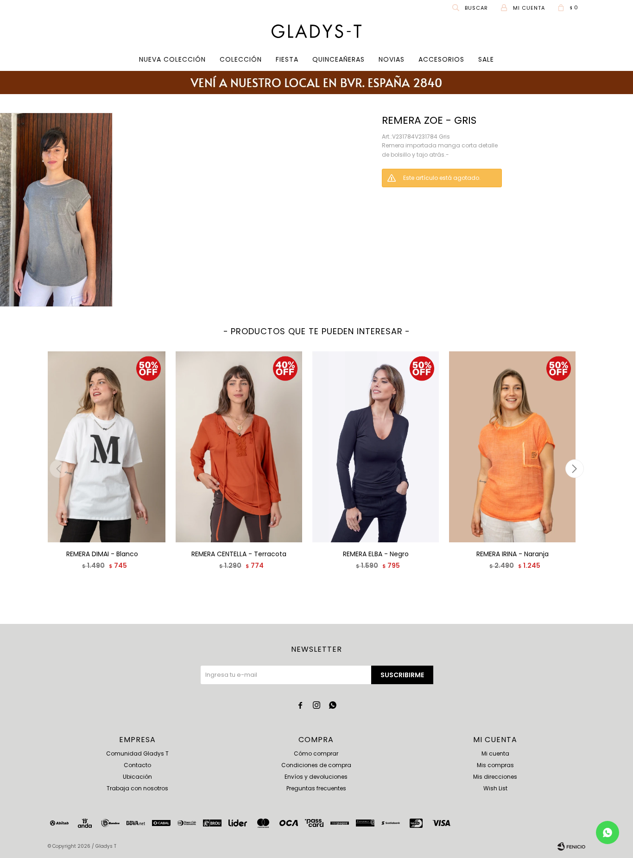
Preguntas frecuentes (316, 788)
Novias (392, 59)
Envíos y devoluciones (316, 777)
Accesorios (441, 59)
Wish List (495, 788)
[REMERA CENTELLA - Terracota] (239, 446)
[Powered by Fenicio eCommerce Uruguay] (571, 846)
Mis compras (495, 765)
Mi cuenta (495, 753)
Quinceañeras (338, 59)
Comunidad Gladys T (137, 753)
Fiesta (287, 59)
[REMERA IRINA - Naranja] (512, 446)
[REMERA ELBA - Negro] (375, 446)
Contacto (137, 765)
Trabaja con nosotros (137, 788)
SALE (486, 59)
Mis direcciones (495, 777)
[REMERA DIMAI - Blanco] (102, 446)
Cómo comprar (316, 753)
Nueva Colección (172, 59)
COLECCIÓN (241, 59)
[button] (471, 7)
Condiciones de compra (316, 765)
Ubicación (137, 777)
